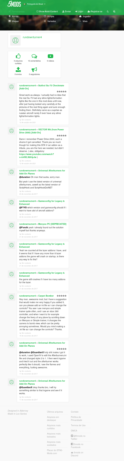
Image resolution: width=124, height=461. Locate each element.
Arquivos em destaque (53, 418)
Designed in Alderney (18, 410)
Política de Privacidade (76, 418)
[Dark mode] (108, 11)
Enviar (67, 11)
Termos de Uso (78, 425)
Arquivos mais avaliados (53, 443)
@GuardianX (37, 352)
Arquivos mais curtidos (53, 427)
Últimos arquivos (55, 411)
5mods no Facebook (77, 446)
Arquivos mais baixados (53, 435)
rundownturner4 (32, 37)
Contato (74, 411)
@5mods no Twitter (78, 437)
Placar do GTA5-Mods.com (55, 452)
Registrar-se (96, 11)
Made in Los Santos (17, 413)
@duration (24, 176)
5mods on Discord (77, 454)
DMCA (74, 430)
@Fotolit (23, 227)
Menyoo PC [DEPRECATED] (52, 223)
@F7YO (23, 207)
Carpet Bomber (46, 295)
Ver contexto (26, 119)
